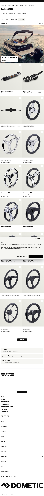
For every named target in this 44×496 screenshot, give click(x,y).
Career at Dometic (8, 469)
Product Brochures (8, 433)
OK (35, 256)
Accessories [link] (31, 5)
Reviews (2, 436)
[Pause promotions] (1, 1)
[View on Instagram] (2, 416)
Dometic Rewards (4, 426)
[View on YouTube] (8, 416)
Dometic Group (7, 459)
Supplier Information (5, 471)
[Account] (36, 3)
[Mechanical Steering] (2, 19)
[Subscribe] (42, 380)
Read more (24, 13)
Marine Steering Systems (13, 5)
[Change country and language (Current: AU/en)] (42, 1)
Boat (5, 5)
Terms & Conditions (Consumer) (6, 449)
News (5, 466)
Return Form (5, 401)
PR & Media (6, 464)
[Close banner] (42, 238)
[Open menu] (42, 3)
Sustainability (3, 461)
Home (2, 5)
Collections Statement (5, 444)
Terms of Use (3, 454)
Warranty (4, 409)
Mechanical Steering (23, 5)
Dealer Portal (7, 451)
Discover (2, 421)
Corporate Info (4, 456)
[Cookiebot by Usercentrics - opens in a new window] (35, 238)
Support (3, 399)
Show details (37, 252)
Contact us (4, 411)
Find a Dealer (5, 404)
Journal (2, 428)
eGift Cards (3, 423)
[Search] (33, 3)
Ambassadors (3, 431)
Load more (22, 339)
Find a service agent (7, 406)
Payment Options (7, 446)
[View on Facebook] (5, 416)
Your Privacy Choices (21, 256)
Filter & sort (5, 23)
